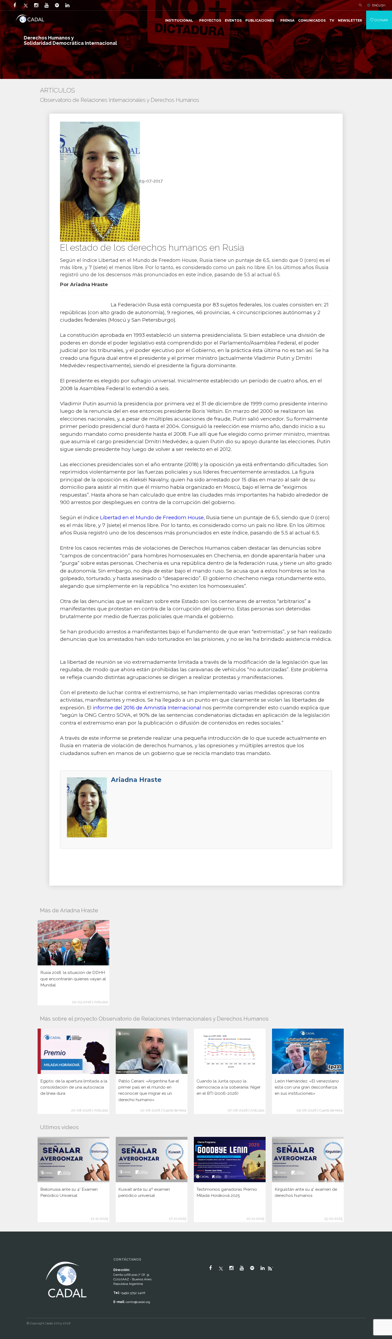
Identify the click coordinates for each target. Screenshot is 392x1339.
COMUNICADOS (312, 20)
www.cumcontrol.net (10, 1255)
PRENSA (287, 20)
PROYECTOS (210, 20)
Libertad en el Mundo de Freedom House (147, 260)
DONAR (381, 20)
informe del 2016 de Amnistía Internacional (147, 708)
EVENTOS (233, 20)
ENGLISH (378, 5)
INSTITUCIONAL (179, 20)
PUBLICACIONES (259, 20)
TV (331, 20)
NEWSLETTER (350, 20)
